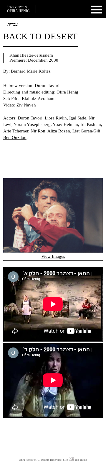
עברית (12, 24)
